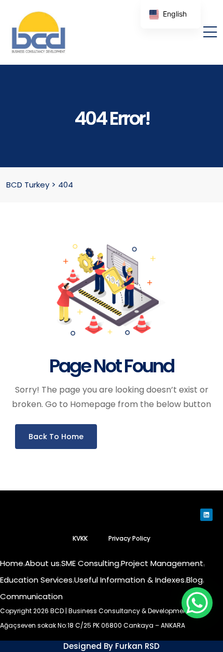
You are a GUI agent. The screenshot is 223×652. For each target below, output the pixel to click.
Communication (31, 596)
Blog (194, 579)
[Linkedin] (206, 515)
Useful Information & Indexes (129, 579)
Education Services (36, 579)
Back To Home (56, 436)
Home (11, 563)
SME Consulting (90, 563)
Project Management (162, 563)
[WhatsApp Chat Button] (197, 602)
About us (42, 563)
